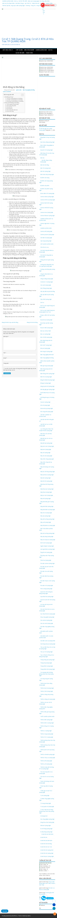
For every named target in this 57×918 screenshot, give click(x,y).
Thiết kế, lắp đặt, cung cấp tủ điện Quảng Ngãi (13, 5)
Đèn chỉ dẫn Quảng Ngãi (46, 337)
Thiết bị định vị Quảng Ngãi (47, 723)
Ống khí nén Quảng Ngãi (46, 552)
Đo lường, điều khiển (45, 1)
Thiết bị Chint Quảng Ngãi (46, 691)
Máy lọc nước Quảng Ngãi (46, 495)
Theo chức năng (10, 111)
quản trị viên (19, 90)
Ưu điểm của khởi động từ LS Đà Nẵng (15, 99)
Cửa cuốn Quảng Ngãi (45, 285)
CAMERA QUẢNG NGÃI (7, 1)
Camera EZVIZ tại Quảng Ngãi (47, 199)
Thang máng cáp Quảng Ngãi (47, 659)
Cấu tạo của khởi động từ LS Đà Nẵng (14, 98)
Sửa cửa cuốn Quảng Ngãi (46, 623)
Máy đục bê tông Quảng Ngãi (47, 471)
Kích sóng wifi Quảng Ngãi (46, 411)
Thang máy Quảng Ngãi (46, 663)
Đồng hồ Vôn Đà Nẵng (32, 322)
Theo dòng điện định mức (12, 110)
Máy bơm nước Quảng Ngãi (47, 446)
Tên (4, 352)
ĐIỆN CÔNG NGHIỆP (29, 50)
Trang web (5, 363)
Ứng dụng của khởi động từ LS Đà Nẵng (15, 101)
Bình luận (6, 336)
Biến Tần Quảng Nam (45, 168)
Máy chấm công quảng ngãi (47, 459)
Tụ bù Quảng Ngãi (44, 795)
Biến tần (42, 158)
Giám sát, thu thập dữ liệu (8, 3)
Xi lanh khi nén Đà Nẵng (46, 843)
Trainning (27, 5)
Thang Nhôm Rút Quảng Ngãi (47, 669)
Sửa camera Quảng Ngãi (46, 620)
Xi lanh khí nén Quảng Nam (46, 850)
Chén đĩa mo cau (44, 247)
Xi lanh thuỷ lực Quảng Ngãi (47, 856)
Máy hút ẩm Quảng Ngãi (46, 481)
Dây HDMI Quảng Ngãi (45, 299)
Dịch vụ (16, 1)
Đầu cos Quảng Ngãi (45, 334)
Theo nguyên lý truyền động (13, 104)
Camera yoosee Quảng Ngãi (47, 234)
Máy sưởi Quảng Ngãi (45, 522)
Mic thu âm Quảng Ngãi (46, 543)
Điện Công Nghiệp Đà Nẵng (29, 90)
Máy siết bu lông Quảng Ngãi (47, 519)
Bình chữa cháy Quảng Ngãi (47, 174)
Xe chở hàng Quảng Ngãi (46, 828)
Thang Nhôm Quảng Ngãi (46, 666)
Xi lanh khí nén (43, 837)
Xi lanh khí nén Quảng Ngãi (46, 853)
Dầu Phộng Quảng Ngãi (46, 288)
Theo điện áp (9, 108)
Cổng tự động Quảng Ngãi (46, 278)
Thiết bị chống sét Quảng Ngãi (47, 699)
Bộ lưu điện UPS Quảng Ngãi (47, 193)
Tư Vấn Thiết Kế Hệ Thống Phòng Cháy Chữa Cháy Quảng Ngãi (46, 811)
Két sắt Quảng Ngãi (45, 405)
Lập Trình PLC (28, 3)
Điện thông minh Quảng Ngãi (47, 373)
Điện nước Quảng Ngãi (33, 1)
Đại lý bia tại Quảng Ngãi (46, 319)
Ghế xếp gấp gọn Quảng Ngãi (47, 389)
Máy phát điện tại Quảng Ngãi (47, 509)
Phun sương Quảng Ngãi (46, 588)
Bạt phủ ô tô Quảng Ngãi (46, 150)
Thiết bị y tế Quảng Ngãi (46, 764)
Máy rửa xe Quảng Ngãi (46, 512)
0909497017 (50, 898)
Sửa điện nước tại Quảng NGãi (47, 640)
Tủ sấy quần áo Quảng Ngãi (47, 806)
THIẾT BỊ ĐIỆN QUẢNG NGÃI (47, 716)
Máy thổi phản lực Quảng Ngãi (47, 525)
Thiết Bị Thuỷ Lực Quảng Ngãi (47, 757)
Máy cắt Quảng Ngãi (45, 452)
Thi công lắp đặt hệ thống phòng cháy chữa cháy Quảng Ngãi (46, 674)
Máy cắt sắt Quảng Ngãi (46, 455)
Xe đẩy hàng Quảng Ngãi (46, 831)
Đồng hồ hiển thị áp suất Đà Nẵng (10, 322)
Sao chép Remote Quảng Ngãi (47, 614)
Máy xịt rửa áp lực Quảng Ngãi (47, 539)
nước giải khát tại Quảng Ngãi (47, 549)
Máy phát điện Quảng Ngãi (46, 506)
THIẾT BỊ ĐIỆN (19, 50)
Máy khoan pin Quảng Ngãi (46, 489)
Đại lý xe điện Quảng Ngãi (46, 327)
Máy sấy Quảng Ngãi (45, 516)
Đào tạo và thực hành (45, 331)
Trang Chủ (33, 5)
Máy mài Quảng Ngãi (45, 498)
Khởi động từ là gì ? (9, 97)
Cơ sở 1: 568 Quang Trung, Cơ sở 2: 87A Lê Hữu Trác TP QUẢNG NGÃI (28, 40)
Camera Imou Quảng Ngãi (46, 212)
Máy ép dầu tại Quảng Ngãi (47, 474)
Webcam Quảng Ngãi (45, 825)
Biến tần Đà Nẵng (44, 165)
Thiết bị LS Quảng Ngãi (46, 730)
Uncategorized (43, 816)
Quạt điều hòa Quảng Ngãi (46, 596)
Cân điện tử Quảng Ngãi (46, 237)
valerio (29, 915)
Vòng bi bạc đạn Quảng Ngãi (47, 822)
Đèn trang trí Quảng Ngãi (46, 351)
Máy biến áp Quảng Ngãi (46, 443)
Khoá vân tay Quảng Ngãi (46, 408)
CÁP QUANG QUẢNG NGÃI (46, 244)
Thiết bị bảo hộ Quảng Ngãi (47, 688)
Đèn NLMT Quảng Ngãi (46, 345)
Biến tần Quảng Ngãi (45, 171)
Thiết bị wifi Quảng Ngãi (46, 760)
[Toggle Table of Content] (21, 95)
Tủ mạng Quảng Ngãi (45, 803)
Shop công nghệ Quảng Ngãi (47, 617)
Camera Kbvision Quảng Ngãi (47, 215)
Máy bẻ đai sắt (35, 3)
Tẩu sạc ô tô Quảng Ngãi (46, 651)
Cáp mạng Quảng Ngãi (45, 241)
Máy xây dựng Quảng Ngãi (46, 536)
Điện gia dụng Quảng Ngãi (46, 365)
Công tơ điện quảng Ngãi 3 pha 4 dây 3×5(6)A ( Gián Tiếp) (47, 883)
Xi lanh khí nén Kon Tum (46, 847)
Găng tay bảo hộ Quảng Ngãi (47, 386)
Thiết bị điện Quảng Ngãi (46, 719)
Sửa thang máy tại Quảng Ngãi (47, 644)
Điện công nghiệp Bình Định (47, 354)
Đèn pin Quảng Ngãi (45, 348)
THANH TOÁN (48, 3)
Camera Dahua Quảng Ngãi (47, 196)
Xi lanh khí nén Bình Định (47, 834)
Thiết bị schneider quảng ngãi (47, 754)
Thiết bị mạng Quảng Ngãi (46, 734)
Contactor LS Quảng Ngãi (46, 282)
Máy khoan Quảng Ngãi (46, 492)
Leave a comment (7, 91)
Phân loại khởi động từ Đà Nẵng (12, 102)
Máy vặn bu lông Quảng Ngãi (47, 533)
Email (5, 358)
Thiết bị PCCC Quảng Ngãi (46, 737)
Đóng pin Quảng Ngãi (45, 383)
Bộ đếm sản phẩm (44, 185)
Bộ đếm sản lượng (44, 177)
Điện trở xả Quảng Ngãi (46, 376)
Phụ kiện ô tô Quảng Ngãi (46, 585)
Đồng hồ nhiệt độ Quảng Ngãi (47, 380)
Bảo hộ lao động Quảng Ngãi (47, 142)
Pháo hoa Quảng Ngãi (45, 560)
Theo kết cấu (9, 107)
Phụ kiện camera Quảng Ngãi (47, 563)
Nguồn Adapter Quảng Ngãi (47, 546)
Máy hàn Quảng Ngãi (45, 478)
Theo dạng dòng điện (11, 105)
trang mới (38, 5)
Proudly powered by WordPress (9, 915)
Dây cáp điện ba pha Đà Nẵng (47, 291)
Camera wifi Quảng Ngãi (46, 231)
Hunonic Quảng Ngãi (45, 402)
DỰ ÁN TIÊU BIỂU (23, 1)
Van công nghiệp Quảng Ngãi (47, 819)
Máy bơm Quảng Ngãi (45, 449)
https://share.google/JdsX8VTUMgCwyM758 (41, 908)
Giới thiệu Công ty (19, 3)
